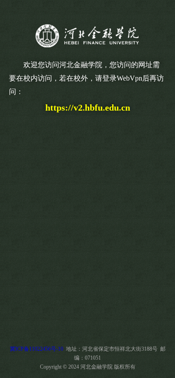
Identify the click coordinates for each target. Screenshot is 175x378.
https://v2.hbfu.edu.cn (87, 107)
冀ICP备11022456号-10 (36, 349)
